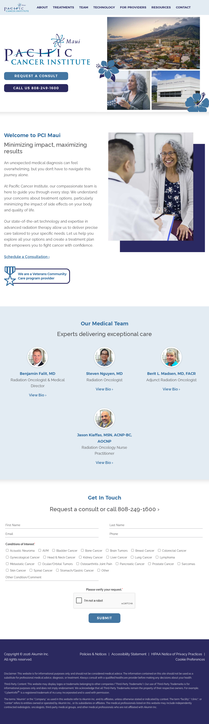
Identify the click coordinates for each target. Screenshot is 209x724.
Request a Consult (36, 76)
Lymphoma (167, 557)
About (42, 7)
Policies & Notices (93, 654)
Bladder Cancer (66, 550)
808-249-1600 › (138, 509)
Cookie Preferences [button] (190, 659)
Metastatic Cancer (22, 564)
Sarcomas (188, 564)
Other (105, 570)
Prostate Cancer (163, 564)
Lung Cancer (143, 557)
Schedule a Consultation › (27, 257)
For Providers (133, 7)
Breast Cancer (144, 550)
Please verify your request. (104, 589)
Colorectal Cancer (174, 550)
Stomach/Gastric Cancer (77, 570)
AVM (45, 550)
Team (83, 7)
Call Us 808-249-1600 (36, 88)
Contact (183, 7)
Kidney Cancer (93, 557)
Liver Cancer (118, 557)
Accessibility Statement (128, 654)
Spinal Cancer (43, 570)
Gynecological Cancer (25, 557)
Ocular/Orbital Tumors (57, 564)
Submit (104, 618)
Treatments (63, 7)
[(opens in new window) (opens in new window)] (37, 284)
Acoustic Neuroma (22, 550)
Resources (161, 7)
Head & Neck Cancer (61, 557)
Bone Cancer (93, 550)
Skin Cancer (18, 570)
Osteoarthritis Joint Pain (96, 564)
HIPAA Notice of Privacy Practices (176, 654)
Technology (104, 7)
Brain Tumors (119, 550)
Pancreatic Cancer (132, 564)
